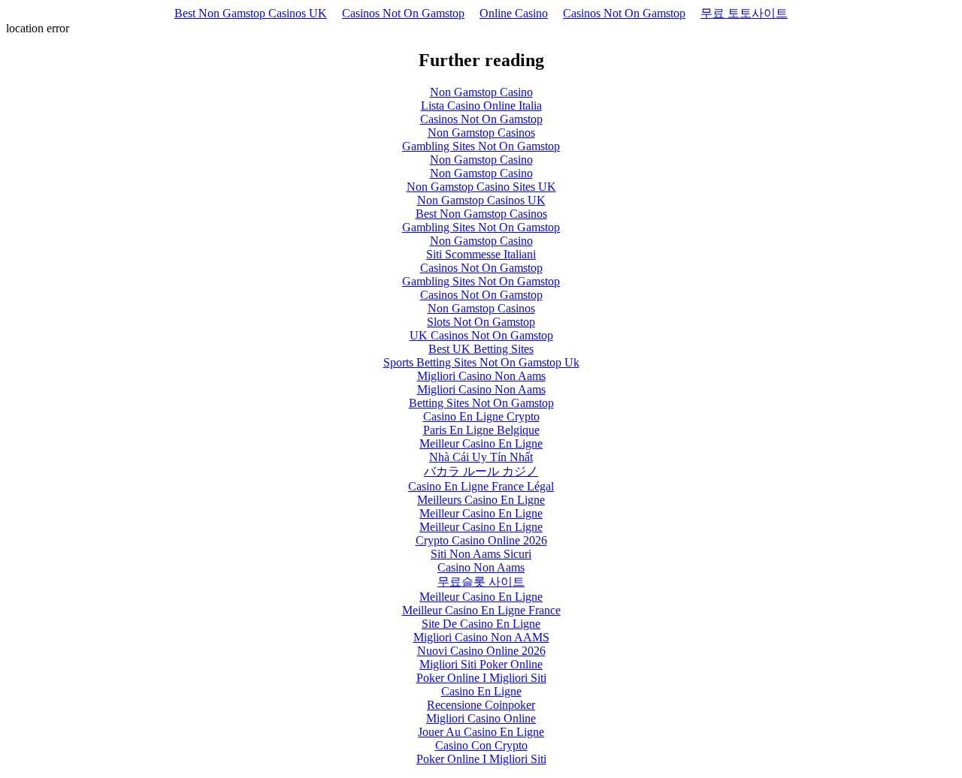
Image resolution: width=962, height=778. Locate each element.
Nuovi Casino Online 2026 (481, 650)
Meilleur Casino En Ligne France (481, 610)
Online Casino (513, 13)
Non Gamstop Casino (481, 92)
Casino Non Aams (481, 567)
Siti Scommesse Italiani (481, 254)
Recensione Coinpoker (481, 704)
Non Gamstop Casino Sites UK (481, 186)
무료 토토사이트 (744, 13)
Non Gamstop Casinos (481, 132)
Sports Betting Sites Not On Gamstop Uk (481, 362)
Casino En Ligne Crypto (481, 416)
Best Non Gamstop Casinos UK (250, 13)
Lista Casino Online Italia (481, 105)
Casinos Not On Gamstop (403, 13)
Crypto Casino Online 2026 (481, 540)
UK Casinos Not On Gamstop (481, 335)
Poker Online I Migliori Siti (481, 677)
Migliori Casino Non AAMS (481, 637)
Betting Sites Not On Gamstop (481, 403)
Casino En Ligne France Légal (481, 486)
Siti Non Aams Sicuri (481, 553)
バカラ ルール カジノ (481, 471)
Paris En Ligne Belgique (481, 430)
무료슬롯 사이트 (481, 581)
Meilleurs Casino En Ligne (481, 499)
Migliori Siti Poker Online (481, 664)
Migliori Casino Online (481, 718)
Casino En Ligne (481, 691)
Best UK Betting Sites (481, 348)
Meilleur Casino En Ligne (481, 443)
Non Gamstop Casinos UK (481, 200)
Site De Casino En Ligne (481, 623)
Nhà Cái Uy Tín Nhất (481, 457)
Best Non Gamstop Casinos (481, 213)
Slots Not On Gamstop (481, 321)
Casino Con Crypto (481, 745)
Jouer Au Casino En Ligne (481, 731)
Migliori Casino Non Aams (481, 375)
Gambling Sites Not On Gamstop (481, 146)
